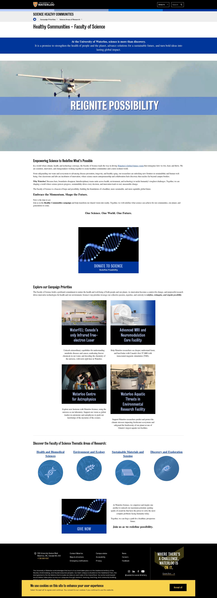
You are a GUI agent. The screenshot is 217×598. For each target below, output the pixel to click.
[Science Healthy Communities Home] (34, 19)
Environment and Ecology (89, 452)
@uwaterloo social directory (136, 575)
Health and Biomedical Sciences (50, 454)
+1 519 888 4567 (43, 558)
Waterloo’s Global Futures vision (131, 165)
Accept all (178, 587)
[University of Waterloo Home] (44, 4)
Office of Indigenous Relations (67, 580)
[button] (163, 4)
